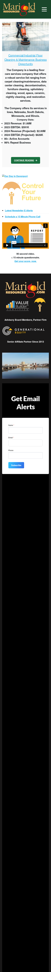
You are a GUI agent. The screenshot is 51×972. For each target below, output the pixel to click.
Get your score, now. (25, 261)
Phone (10, 450)
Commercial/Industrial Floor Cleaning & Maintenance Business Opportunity (25, 59)
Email (11, 438)
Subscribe (16, 465)
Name (11, 425)
